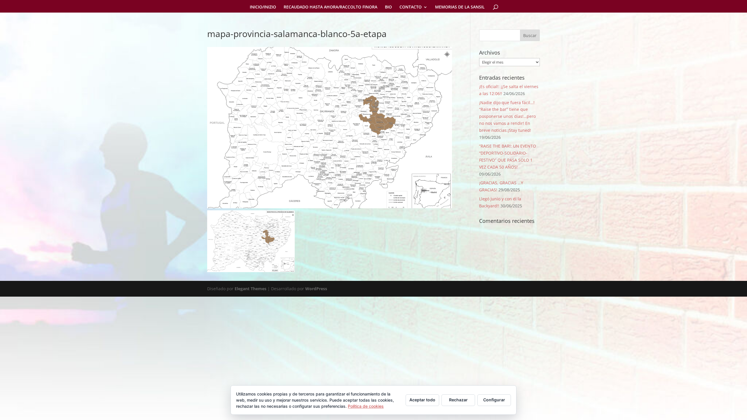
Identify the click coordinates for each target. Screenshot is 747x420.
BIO (388, 7)
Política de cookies (366, 406)
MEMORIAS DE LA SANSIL (460, 7)
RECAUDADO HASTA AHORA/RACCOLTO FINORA (330, 7)
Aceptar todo (422, 399)
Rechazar (458, 399)
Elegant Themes (250, 288)
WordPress (316, 288)
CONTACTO (410, 7)
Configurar (494, 399)
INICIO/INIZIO (263, 7)
